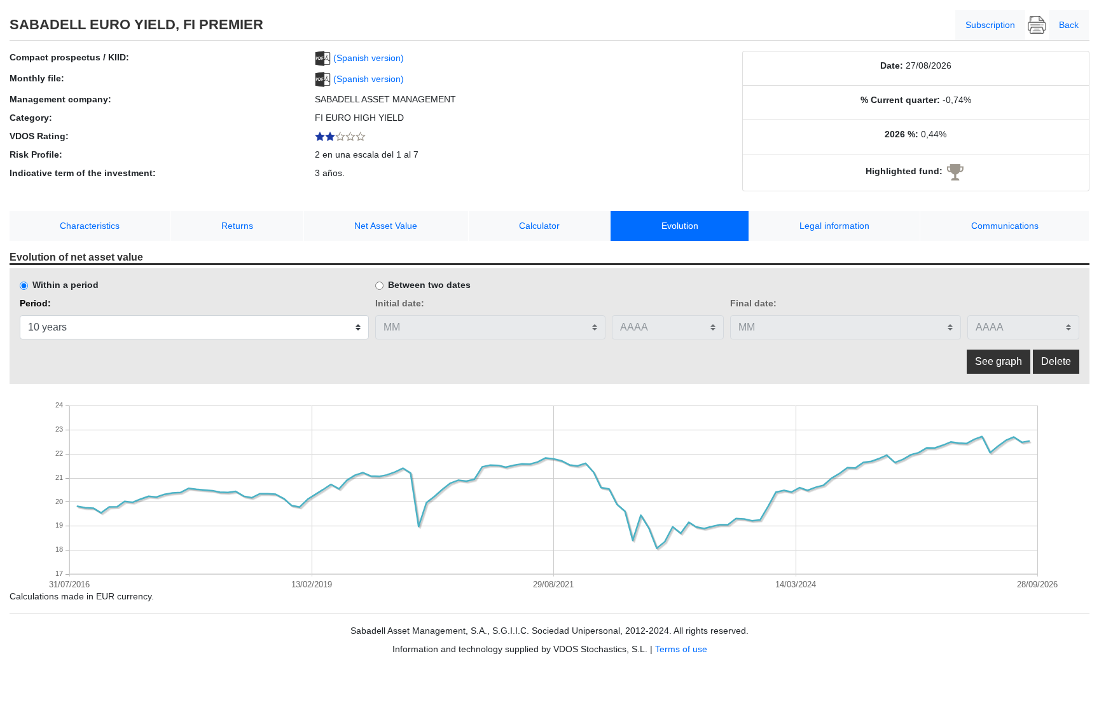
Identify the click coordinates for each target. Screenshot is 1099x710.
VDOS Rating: (39, 136)
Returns (237, 226)
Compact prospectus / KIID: (69, 57)
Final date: (753, 303)
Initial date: (399, 303)
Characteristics (90, 226)
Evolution (679, 226)
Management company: (60, 99)
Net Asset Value (385, 226)
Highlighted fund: (904, 171)
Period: (35, 303)
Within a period (65, 285)
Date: (891, 65)
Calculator (539, 226)
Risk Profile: (36, 154)
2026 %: (901, 134)
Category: (31, 118)
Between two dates (429, 285)
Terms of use (681, 649)
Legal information (834, 226)
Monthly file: (37, 78)
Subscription (990, 25)
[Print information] (1037, 25)
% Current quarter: (900, 100)
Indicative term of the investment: (83, 173)
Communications (1005, 226)
